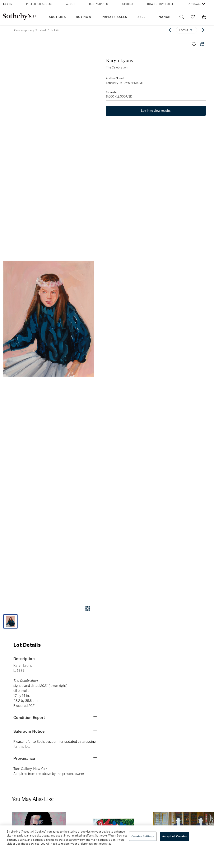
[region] (107, 836)
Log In (8, 4)
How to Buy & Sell (160, 4)
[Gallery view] (87, 608)
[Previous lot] (170, 30)
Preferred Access (39, 4)
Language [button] (194, 4)
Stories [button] (127, 4)
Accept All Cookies (174, 836)
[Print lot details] (202, 44)
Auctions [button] (57, 17)
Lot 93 (55, 30)
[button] (49, 319)
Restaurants (98, 4)
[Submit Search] (182, 17)
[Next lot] (203, 30)
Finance (163, 17)
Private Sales (114, 17)
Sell (141, 17)
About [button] (70, 4)
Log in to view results (156, 111)
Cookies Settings (142, 836)
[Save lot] (194, 44)
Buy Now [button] (83, 17)
